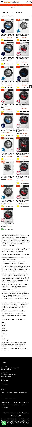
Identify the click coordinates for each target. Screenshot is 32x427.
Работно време (23, 392)
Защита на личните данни (21, 402)
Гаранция (23, 405)
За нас (2, 392)
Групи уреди (4, 407)
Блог (2, 395)
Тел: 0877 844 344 (6, 369)
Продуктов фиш (8, 40)
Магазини (15, 392)
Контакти (8, 392)
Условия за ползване (7, 402)
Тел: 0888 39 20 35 (6, 376)
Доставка (4, 405)
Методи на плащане (14, 405)
